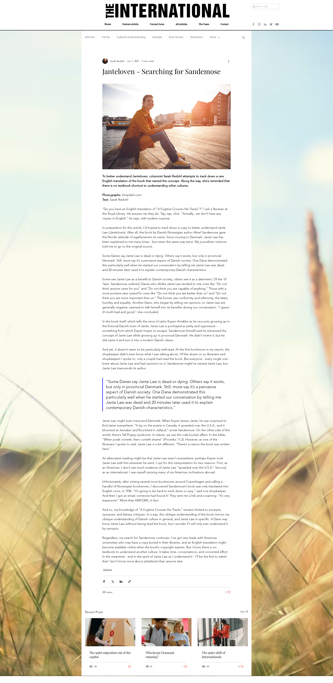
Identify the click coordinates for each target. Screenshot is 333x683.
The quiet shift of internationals (213, 655)
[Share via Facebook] (104, 581)
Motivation (196, 37)
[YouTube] (277, 24)
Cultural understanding (131, 37)
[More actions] (229, 61)
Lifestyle (157, 37)
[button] (243, 37)
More (213, 37)
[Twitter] (271, 24)
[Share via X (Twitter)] (112, 581)
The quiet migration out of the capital (110, 655)
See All (244, 611)
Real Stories (176, 37)
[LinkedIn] (265, 24)
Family (106, 37)
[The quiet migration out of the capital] (110, 632)
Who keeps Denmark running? (160, 655)
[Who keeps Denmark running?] (167, 632)
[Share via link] (129, 581)
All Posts (90, 37)
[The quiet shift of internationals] (223, 632)
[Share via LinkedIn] (121, 581)
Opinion (107, 569)
